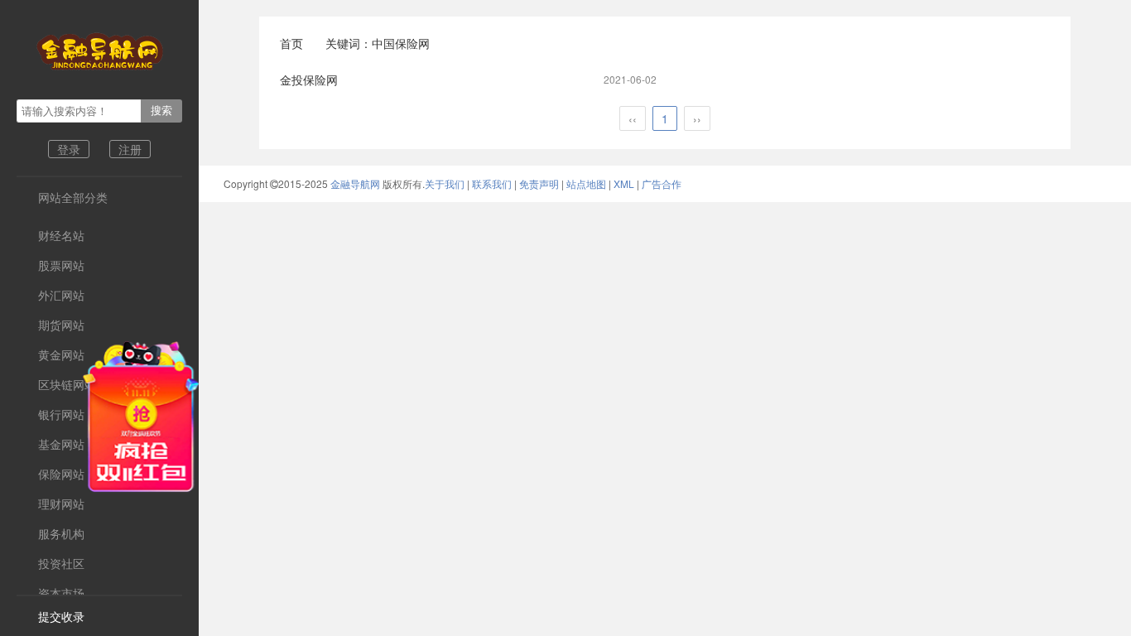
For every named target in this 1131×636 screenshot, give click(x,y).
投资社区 (50, 563)
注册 (130, 149)
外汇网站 (50, 295)
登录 (68, 149)
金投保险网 (309, 79)
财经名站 (50, 235)
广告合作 (661, 183)
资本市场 (50, 593)
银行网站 (50, 414)
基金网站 (50, 444)
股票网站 (50, 265)
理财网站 (50, 503)
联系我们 (492, 183)
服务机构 (50, 533)
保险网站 (50, 473)
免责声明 (539, 183)
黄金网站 (50, 354)
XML (624, 183)
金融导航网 (356, 183)
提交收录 (50, 616)
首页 (291, 43)
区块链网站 (56, 384)
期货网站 (50, 324)
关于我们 (444, 183)
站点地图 (586, 183)
